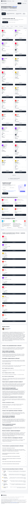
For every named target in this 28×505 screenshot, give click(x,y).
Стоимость (7, 26)
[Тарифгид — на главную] (3, 1)
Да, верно (19, 3)
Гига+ (3, 271)
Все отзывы (2, 229)
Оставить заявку (7, 205)
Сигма (3, 307)
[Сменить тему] (26, 1)
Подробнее (7, 53)
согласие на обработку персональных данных (10, 190)
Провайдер (16, 26)
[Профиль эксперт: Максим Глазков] (3, 329)
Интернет (4, 491)
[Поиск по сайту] (24, 1)
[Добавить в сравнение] (12, 30)
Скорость (12, 26)
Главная (2, 491)
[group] (14, 224)
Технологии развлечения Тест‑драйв (6, 279)
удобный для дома (4, 254)
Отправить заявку (5, 193)
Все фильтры (21, 26)
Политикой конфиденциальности (13, 502)
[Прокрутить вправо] (25, 13)
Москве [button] (15, 6)
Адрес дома (3, 26)
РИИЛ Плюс (3, 288)
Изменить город (24, 3)
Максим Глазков (7, 328)
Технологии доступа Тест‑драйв (6, 246)
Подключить (7, 55)
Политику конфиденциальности (10, 191)
